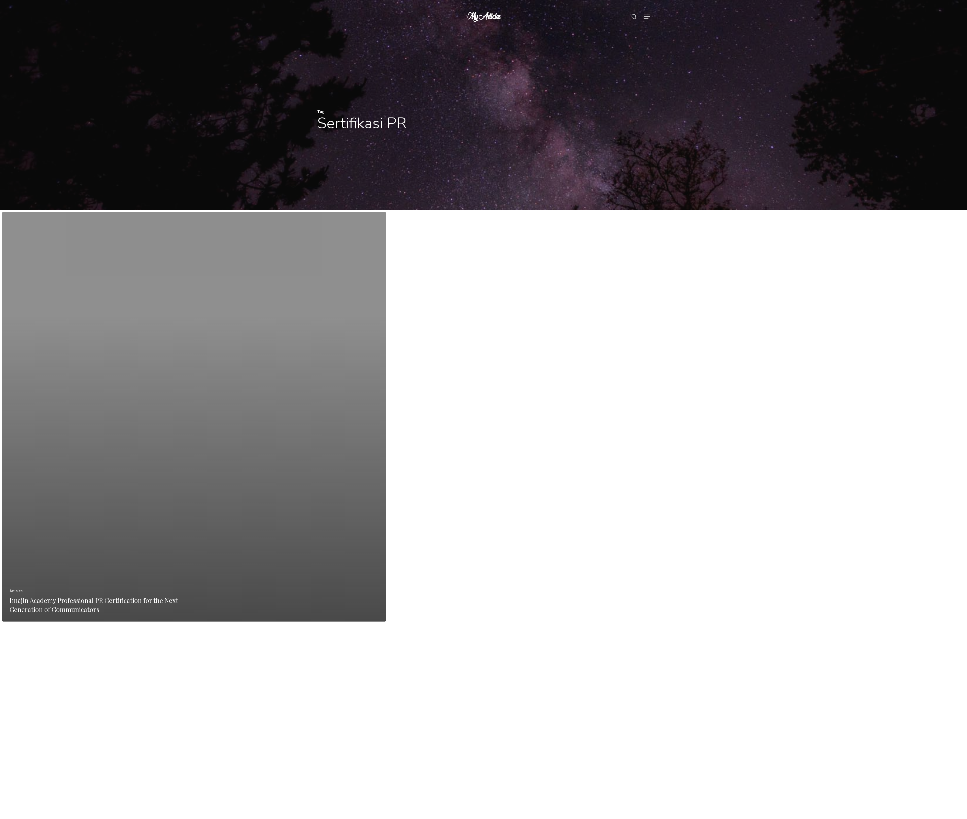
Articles (16, 591)
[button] (647, 16)
